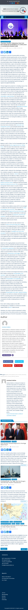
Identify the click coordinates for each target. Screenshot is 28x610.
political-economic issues (7, 182)
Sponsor (4, 598)
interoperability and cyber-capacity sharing (16, 292)
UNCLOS (13, 376)
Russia (13, 523)
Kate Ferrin (14, 441)
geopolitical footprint (22, 106)
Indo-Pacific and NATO (5, 41)
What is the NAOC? (6, 576)
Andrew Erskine (11, 48)
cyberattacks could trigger (13, 253)
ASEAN (6, 374)
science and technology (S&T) (13, 224)
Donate (3, 596)
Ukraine (22, 523)
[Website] (13, 355)
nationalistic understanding (7, 96)
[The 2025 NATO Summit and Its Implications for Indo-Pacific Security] (14, 512)
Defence (13, 374)
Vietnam (17, 376)
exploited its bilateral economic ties (9, 184)
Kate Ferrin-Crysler (15, 446)
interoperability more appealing (13, 278)
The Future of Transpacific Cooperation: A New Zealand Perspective (24, 549)
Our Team (4, 580)
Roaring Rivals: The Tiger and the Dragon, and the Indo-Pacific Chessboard (13, 481)
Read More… (24, 465)
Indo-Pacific (18, 374)
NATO (10, 307)
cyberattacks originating (7, 248)
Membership (5, 594)
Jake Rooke (14, 479)
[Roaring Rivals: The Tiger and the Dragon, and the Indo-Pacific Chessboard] (10, 472)
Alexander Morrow (4, 521)
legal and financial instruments (17, 211)
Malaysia (2, 376)
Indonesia (24, 374)
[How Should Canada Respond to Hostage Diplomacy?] (14, 431)
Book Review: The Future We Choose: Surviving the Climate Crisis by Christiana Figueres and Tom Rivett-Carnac (4, 549)
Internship (4, 599)
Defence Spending (17, 521)
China (10, 374)
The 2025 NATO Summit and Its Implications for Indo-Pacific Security (14, 526)
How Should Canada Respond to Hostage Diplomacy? (13, 444)
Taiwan (9, 376)
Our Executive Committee (8, 578)
